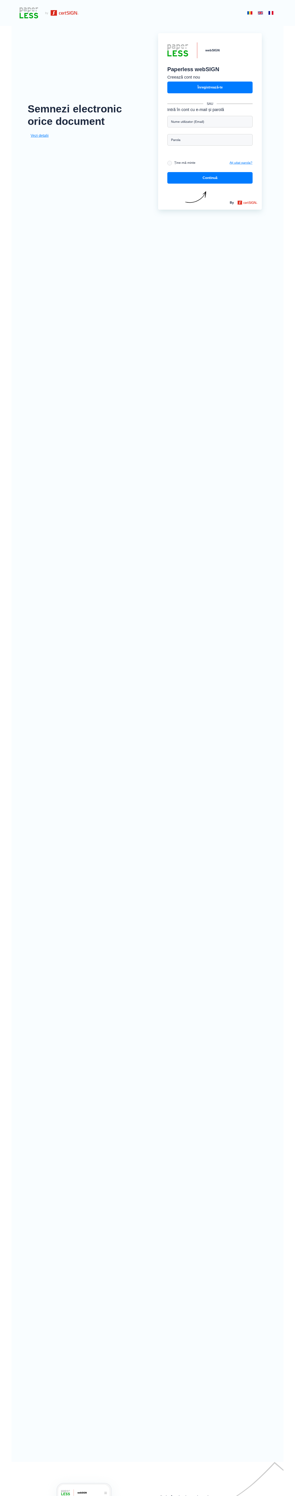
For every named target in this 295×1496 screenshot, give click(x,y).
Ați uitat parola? (241, 162)
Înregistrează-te (210, 87)
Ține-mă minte (184, 162)
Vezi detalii (40, 136)
